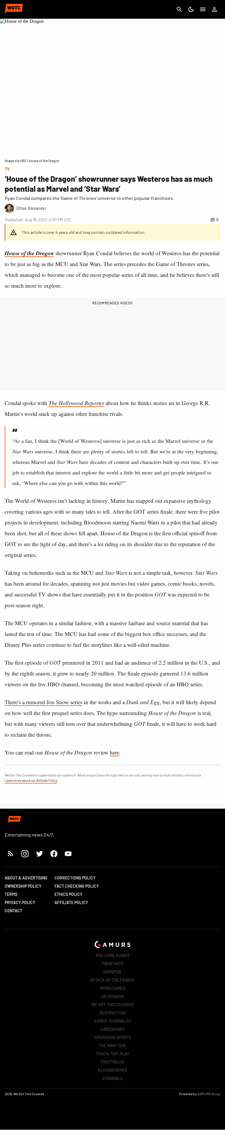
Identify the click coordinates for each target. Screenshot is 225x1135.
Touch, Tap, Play (112, 1053)
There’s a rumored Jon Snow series (43, 702)
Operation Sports (112, 1037)
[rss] (10, 854)
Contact (13, 910)
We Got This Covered (112, 1004)
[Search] (179, 9)
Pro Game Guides (112, 955)
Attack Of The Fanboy (112, 980)
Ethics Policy (68, 894)
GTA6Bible (112, 1078)
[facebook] (54, 854)
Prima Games (112, 988)
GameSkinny (112, 1029)
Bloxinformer (112, 1070)
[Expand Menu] (203, 9)
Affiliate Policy (71, 902)
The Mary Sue (112, 1045)
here (114, 752)
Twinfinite (112, 963)
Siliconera (112, 996)
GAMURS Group (208, 1094)
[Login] (214, 9)
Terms (11, 894)
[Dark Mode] (191, 9)
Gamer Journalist (113, 1021)
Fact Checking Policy (76, 886)
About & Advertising (26, 877)
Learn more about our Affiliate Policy (31, 780)
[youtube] (68, 854)
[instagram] (25, 854)
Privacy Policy (20, 902)
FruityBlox (113, 1061)
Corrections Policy (75, 877)
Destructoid (112, 1012)
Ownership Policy (23, 886)
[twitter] (39, 854)
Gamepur (112, 971)
